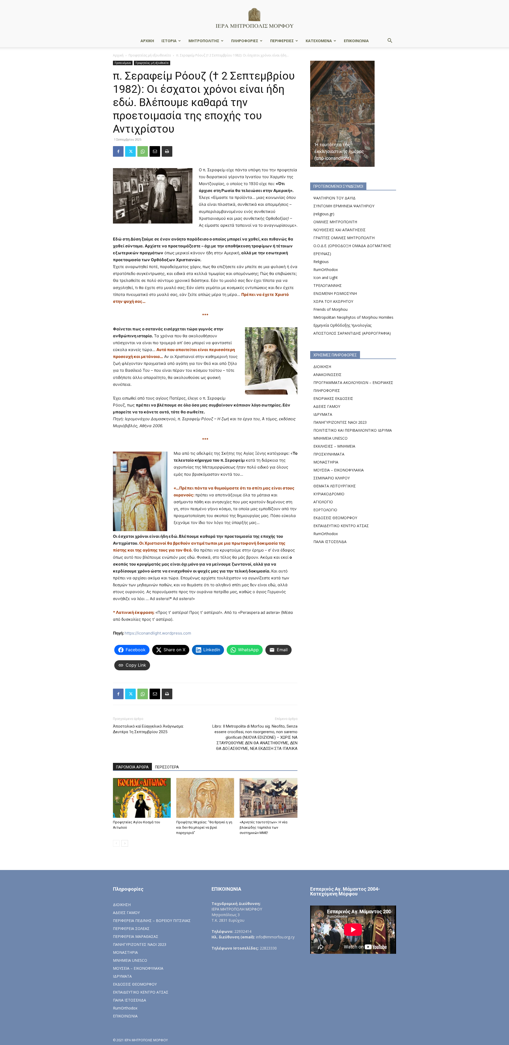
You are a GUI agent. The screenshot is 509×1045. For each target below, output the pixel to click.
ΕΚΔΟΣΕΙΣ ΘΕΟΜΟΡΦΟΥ (335, 517)
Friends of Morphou (330, 309)
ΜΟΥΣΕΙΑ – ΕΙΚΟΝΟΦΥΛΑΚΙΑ (338, 470)
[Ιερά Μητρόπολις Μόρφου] (254, 18)
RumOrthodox (325, 269)
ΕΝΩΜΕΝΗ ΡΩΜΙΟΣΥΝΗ (335, 293)
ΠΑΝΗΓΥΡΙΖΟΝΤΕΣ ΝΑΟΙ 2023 (340, 422)
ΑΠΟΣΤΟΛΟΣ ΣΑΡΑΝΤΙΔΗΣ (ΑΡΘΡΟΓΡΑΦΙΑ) (352, 333)
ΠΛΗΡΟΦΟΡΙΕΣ (244, 40)
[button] (389, 41)
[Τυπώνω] (167, 151)
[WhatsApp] (142, 151)
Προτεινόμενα (123, 63)
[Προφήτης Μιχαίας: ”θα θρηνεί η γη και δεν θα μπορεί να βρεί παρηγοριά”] (205, 798)
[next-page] (124, 843)
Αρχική (118, 55)
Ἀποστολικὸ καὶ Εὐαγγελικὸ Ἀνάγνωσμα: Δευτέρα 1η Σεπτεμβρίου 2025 (148, 729)
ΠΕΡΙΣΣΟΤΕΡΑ (167, 767)
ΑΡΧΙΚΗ (147, 40)
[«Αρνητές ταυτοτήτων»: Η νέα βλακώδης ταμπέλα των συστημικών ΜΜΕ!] (268, 798)
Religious (321, 261)
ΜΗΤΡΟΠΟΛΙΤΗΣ (203, 40)
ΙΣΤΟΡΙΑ (169, 40)
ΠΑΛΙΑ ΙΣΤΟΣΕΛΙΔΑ (329, 541)
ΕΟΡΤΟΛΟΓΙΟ (325, 509)
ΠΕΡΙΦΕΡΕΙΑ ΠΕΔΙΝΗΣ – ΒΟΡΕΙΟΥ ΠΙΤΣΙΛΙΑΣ (152, 920)
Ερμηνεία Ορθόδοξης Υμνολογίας (342, 325)
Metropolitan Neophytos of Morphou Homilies (353, 317)
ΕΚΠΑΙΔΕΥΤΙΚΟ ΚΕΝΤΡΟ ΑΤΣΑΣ (341, 525)
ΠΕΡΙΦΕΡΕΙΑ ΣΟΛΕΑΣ (131, 928)
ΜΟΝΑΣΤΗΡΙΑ (325, 462)
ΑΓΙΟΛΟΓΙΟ (323, 501)
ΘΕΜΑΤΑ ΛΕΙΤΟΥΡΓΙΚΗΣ (334, 485)
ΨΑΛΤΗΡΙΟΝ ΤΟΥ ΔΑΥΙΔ (334, 197)
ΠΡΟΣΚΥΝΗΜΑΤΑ (328, 454)
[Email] (155, 151)
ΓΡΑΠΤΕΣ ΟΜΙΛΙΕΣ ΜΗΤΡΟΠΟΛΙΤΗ (344, 237)
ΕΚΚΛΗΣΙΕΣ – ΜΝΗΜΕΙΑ (334, 446)
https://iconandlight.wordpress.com (158, 633)
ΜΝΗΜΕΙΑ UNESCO (330, 438)
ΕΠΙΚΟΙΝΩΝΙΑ (356, 40)
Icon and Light (325, 277)
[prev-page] (116, 843)
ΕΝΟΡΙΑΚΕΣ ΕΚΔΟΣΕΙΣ (333, 398)
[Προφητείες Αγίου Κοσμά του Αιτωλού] (142, 798)
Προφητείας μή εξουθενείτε (150, 55)
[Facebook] (118, 151)
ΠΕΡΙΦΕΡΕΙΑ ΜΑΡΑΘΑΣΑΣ (135, 936)
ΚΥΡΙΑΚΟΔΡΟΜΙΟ (328, 493)
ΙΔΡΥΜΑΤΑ (322, 414)
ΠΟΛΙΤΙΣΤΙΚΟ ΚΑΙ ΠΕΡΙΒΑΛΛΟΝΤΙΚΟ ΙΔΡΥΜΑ (352, 430)
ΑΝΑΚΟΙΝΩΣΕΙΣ (327, 374)
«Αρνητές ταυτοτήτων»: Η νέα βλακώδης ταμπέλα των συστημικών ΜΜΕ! (263, 827)
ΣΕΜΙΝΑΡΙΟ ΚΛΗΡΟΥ (331, 477)
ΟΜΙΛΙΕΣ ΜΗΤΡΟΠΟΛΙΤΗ (335, 221)
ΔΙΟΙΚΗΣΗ (322, 366)
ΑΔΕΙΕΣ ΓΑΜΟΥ (326, 406)
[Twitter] (130, 151)
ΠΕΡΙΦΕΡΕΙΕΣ (282, 40)
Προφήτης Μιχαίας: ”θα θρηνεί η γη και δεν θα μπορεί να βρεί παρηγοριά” (204, 827)
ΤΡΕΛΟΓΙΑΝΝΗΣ (327, 285)
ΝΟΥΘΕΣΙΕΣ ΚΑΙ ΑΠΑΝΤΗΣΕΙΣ (339, 229)
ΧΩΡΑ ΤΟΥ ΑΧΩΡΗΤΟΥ (333, 301)
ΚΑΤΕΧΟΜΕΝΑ (319, 40)
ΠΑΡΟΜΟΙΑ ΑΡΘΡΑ (132, 767)
